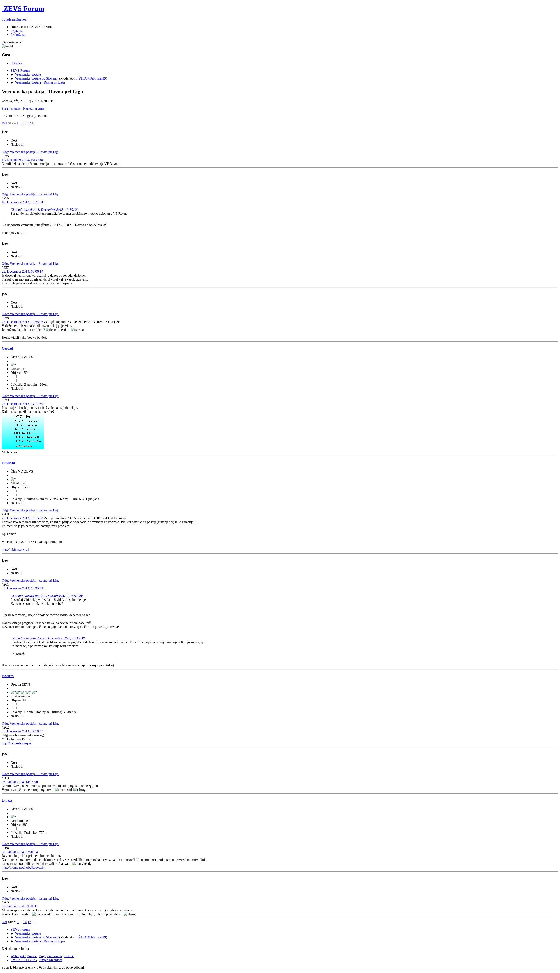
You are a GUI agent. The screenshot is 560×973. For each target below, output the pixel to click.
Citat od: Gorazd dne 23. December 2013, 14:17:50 (46, 596)
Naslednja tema (33, 108)
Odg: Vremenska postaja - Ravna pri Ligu (31, 152)
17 (29, 123)
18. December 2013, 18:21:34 (22, 202)
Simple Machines (50, 960)
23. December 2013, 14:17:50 (22, 404)
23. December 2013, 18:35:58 (22, 588)
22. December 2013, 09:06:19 (22, 271)
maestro (8, 676)
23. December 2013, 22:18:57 (22, 731)
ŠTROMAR (87, 78)
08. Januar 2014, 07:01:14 (20, 852)
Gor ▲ (69, 956)
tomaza (7, 800)
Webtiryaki (18, 956)
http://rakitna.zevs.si (15, 549)
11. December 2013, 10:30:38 (22, 160)
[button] (14, 19)
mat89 (101, 78)
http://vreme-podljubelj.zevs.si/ (23, 867)
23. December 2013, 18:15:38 (22, 518)
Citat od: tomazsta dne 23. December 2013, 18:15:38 (47, 638)
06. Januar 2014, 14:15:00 (20, 782)
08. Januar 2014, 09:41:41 (20, 906)
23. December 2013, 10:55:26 (22, 322)
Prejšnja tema (11, 108)
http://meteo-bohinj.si (16, 743)
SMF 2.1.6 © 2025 (23, 960)
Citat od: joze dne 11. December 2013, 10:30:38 (44, 209)
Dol (4, 123)
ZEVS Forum (23, 8)
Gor (4, 922)
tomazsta (8, 463)
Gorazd (7, 348)
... (21, 123)
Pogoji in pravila (50, 956)
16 (24, 123)
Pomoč (32, 956)
